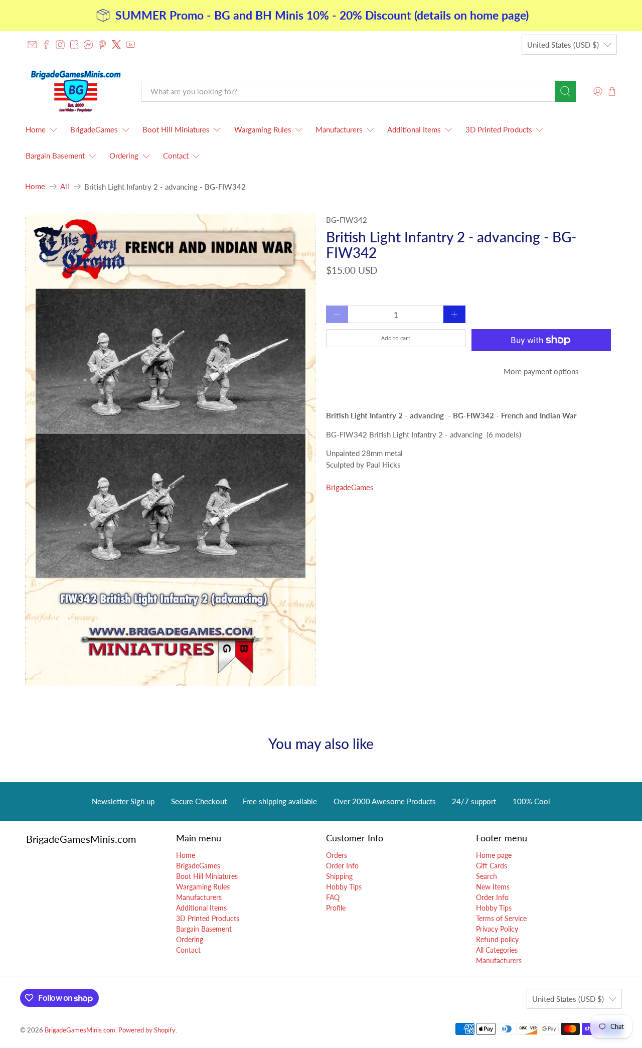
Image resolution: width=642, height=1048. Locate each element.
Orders (336, 855)
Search (486, 876)
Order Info (342, 865)
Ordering (123, 155)
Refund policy (497, 939)
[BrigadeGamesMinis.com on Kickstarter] (74, 44)
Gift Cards (491, 865)
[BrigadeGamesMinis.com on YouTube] (130, 44)
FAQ (333, 897)
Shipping (339, 876)
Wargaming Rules (262, 129)
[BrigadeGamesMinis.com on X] (116, 44)
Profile (336, 908)
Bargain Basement (55, 155)
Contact (176, 155)
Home (36, 129)
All (64, 186)
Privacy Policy (497, 929)
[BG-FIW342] (170, 450)
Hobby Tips (344, 886)
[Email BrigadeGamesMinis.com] (32, 44)
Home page (494, 855)
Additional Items (414, 129)
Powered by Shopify (147, 1030)
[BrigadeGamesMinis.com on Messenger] (88, 44)
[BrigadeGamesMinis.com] (76, 91)
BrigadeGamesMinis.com (80, 1030)
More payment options (541, 371)
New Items (493, 886)
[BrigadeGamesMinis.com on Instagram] (60, 44)
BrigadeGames (94, 129)
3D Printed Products (498, 129)
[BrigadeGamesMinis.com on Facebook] (46, 44)
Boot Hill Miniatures (176, 129)
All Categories (497, 950)
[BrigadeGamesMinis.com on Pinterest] (102, 44)
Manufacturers (339, 129)
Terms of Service (501, 918)
